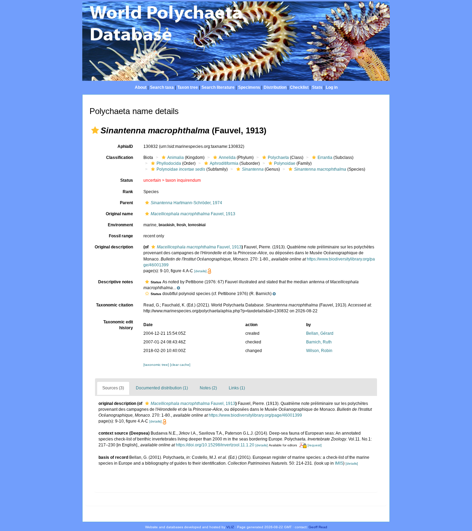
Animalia (175, 157)
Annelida (227, 157)
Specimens (249, 87)
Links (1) (237, 388)
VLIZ (230, 527)
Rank (128, 191)
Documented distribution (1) (162, 388)
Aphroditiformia (224, 163)
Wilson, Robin (319, 350)
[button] (95, 130)
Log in (332, 87)
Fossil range (121, 236)
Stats (317, 87)
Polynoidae (284, 163)
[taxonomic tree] (156, 365)
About (141, 87)
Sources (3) (113, 388)
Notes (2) (208, 388)
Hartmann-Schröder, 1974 (186, 202)
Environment (120, 224)
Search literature (218, 87)
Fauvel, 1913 (193, 213)
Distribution (275, 87)
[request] (315, 445)
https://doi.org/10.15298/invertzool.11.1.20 (215, 445)
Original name (119, 213)
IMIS (339, 463)
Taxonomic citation (114, 305)
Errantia (325, 157)
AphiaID (125, 146)
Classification (119, 157)
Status (126, 180)
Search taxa (162, 87)
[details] (200, 271)
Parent (126, 202)
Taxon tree (187, 87)
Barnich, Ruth (319, 342)
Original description (114, 247)
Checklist (299, 87)
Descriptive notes (115, 281)
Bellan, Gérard (319, 333)
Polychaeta (278, 157)
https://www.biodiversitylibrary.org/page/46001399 (255, 415)
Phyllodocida (169, 163)
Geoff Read (318, 527)
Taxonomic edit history (118, 325)
